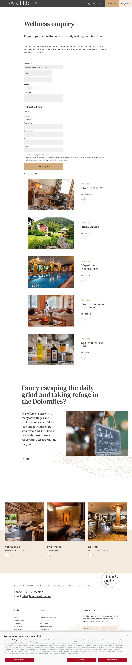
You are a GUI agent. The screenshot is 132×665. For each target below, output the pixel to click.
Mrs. (27, 117)
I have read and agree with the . (40, 155)
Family (28, 119)
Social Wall (18, 626)
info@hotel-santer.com (36, 596)
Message (27, 92)
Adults (26, 85)
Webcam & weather (47, 626)
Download (18, 623)
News (16, 618)
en (100, 3)
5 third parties (16, 640)
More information (19, 659)
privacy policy (50, 155)
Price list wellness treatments (92, 305)
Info (16, 610)
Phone (26, 147)
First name (28, 123)
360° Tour (44, 623)
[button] (127, 635)
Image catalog (90, 227)
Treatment (28, 64)
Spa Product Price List (92, 344)
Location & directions (48, 618)
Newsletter (18, 629)
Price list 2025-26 (92, 188)
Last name (28, 131)
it (100, 9)
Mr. (27, 114)
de (100, 6)
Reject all (81, 659)
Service (44, 610)
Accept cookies (112, 659)
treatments (52, 46)
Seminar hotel (19, 621)
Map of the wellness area (89, 267)
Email (26, 139)
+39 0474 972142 (32, 592)
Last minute (44, 629)
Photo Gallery (45, 621)
